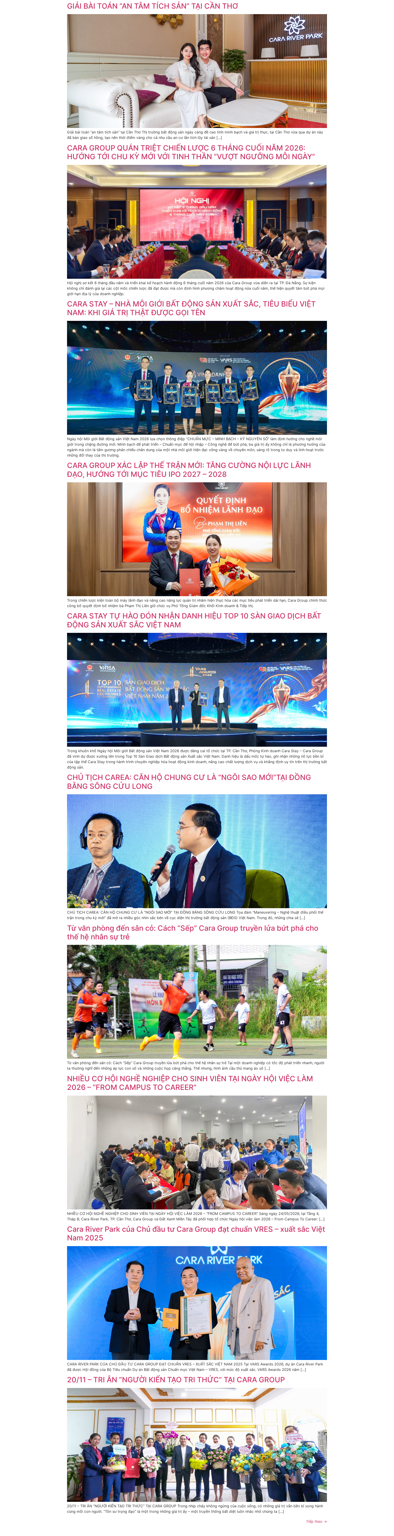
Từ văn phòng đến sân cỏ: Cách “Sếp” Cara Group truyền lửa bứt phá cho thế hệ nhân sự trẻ (192, 932)
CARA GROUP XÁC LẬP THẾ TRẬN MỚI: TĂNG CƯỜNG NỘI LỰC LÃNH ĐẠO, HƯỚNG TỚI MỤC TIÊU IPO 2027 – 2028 (189, 469)
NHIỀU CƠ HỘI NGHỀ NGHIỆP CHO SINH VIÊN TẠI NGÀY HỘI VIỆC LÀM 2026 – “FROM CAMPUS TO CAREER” (190, 1083)
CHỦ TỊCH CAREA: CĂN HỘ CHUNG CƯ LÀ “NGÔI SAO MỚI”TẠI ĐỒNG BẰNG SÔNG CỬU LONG (189, 781)
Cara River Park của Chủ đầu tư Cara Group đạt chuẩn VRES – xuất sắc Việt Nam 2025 (196, 1233)
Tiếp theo (316, 1521)
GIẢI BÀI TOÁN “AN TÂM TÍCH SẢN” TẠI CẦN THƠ (152, 6)
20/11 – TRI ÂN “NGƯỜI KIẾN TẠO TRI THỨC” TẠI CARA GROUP (176, 1379)
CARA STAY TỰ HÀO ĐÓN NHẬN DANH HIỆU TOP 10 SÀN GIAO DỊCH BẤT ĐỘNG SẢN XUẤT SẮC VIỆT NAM (194, 620)
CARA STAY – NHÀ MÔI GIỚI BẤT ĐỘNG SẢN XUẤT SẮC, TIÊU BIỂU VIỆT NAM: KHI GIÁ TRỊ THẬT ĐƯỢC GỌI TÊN (191, 308)
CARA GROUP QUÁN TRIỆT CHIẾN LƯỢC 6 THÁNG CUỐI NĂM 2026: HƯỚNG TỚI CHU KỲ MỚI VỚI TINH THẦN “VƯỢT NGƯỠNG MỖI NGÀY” (191, 152)
